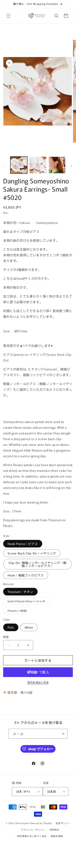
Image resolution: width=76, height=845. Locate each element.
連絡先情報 (57, 836)
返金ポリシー (63, 823)
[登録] (62, 734)
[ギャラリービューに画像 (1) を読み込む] (18, 165)
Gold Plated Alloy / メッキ (28, 602)
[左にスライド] (4, 166)
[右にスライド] (71, 166)
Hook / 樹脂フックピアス (26, 575)
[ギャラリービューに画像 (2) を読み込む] (37, 165)
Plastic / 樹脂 (19, 611)
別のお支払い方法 (38, 682)
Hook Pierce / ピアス (23, 544)
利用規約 (54, 829)
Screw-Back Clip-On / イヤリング (32, 553)
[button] (8, 15)
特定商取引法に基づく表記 (32, 836)
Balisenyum (22, 823)
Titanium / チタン (20, 592)
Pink (11, 627)
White (29, 627)
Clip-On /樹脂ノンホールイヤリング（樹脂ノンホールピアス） (37, 564)
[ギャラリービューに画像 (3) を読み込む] (57, 165)
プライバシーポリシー (33, 829)
